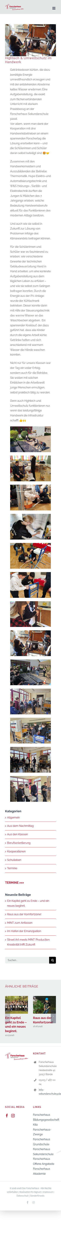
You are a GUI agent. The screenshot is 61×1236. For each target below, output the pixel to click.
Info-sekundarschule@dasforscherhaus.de (47, 1091)
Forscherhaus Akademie (41, 1171)
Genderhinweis (37, 1196)
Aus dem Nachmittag (20, 825)
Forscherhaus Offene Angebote (43, 1161)
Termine (12, 868)
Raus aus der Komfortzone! (24, 914)
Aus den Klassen (17, 834)
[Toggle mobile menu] (54, 8)
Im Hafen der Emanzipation (24, 931)
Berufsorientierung (18, 843)
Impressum (48, 1192)
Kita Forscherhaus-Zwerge (42, 1129)
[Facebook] (7, 1115)
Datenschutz (23, 1196)
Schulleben (14, 860)
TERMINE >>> (14, 882)
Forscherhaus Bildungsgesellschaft (44, 1117)
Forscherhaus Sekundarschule (43, 1152)
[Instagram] (13, 1115)
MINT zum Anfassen (19, 922)
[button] (7, 1016)
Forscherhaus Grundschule (41, 1142)
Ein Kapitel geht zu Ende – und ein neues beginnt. (16, 1005)
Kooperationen (16, 851)
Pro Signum (35, 1192)
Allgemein (13, 817)
